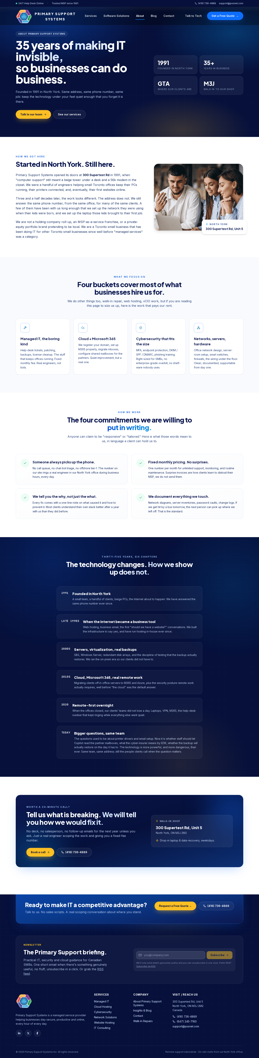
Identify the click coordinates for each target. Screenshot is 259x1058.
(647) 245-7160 (187, 1021)
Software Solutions (116, 15)
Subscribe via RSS (145, 966)
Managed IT (101, 1001)
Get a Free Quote (225, 15)
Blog (154, 15)
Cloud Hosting (103, 1006)
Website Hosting (104, 1022)
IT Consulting (102, 1027)
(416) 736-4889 (207, 3)
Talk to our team (31, 114)
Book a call (38, 852)
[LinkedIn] (19, 1033)
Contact (168, 15)
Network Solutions (105, 1017)
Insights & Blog (142, 1010)
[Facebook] (37, 1033)
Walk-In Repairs (143, 1021)
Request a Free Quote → (175, 905)
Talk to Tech (193, 15)
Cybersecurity (103, 1012)
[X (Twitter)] (28, 1033)
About (140, 15)
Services (91, 15)
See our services (69, 114)
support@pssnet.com (231, 3)
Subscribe (217, 955)
